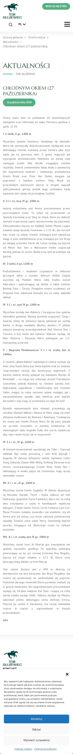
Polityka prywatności (45, 748)
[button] (67, 674)
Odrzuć (36, 729)
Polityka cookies (23, 748)
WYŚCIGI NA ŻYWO (56, 6)
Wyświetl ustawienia (36, 740)
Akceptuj (36, 719)
